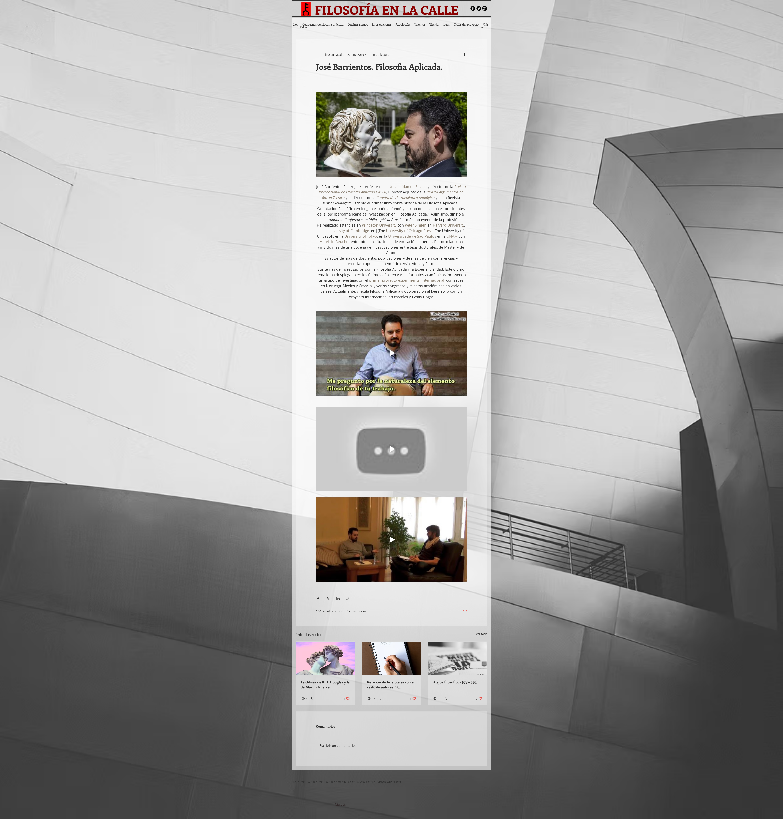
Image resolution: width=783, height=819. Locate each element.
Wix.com (396, 781)
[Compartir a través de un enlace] (348, 598)
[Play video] (391, 353)
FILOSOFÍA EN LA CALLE (386, 9)
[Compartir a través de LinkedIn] (338, 598)
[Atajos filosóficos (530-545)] (457, 658)
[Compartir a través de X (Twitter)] (328, 598)
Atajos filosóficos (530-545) (455, 682)
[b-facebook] (472, 8)
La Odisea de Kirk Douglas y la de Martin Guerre (325, 684)
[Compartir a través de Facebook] (318, 598)
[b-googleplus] (484, 8)
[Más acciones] (464, 54)
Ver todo (481, 634)
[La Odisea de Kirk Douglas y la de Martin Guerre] (325, 658)
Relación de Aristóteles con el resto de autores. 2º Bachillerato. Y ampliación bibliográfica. (391, 684)
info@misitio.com (345, 781)
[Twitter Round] (478, 8)
